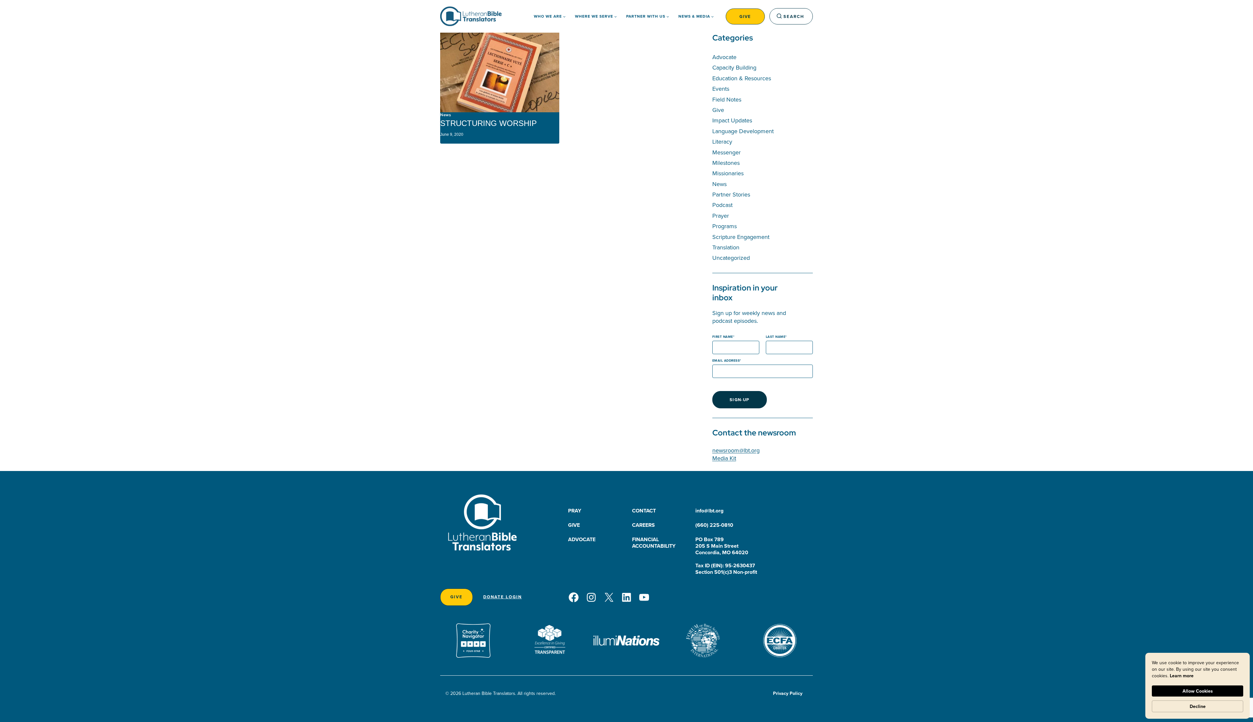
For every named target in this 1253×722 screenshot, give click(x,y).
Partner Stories (731, 194)
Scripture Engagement (740, 237)
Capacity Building (734, 67)
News (445, 115)
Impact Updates (732, 120)
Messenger (726, 152)
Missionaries (728, 173)
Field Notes (726, 99)
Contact (644, 510)
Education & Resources (741, 78)
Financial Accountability (653, 543)
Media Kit (724, 458)
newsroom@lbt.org (736, 450)
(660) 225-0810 (714, 525)
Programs (724, 226)
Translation (725, 247)
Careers (643, 525)
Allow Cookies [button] (1198, 691)
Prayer (720, 216)
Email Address (726, 360)
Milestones (726, 163)
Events (720, 89)
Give (745, 16)
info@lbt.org (709, 510)
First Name (722, 336)
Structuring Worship (488, 123)
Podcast (722, 205)
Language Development (743, 131)
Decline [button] (1198, 706)
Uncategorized (731, 258)
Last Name (776, 336)
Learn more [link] (1182, 675)
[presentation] (499, 72)
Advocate (724, 57)
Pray (574, 510)
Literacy (722, 141)
